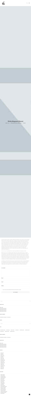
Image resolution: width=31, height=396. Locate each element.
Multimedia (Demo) (3, 377)
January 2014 (2, 367)
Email (2, 281)
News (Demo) (2, 379)
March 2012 (2, 368)
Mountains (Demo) (3, 376)
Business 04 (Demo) (3, 387)
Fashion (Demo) (3, 374)
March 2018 (2, 354)
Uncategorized (2, 383)
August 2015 (2, 363)
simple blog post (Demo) (3, 308)
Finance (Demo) (3, 375)
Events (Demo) (2, 393)
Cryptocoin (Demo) (3, 390)
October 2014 (2, 364)
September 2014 (3, 365)
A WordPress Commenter (3, 317)
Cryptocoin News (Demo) (4, 391)
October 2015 (2, 361)
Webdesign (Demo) (12, 331)
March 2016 (2, 357)
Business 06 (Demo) (3, 389)
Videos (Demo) (2, 382)
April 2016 (2, 356)
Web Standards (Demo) (4, 386)
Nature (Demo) (2, 331)
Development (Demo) (3, 392)
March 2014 (2, 366)
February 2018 (2, 355)
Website (2, 285)
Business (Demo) (3, 385)
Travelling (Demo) (7, 331)
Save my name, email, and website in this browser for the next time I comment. (12, 289)
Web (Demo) (2, 384)
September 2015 (3, 362)
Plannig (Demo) (3, 380)
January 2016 (2, 358)
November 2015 (3, 360)
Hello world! (1, 307)
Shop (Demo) (2, 381)
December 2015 (3, 359)
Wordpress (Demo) (3, 388)
